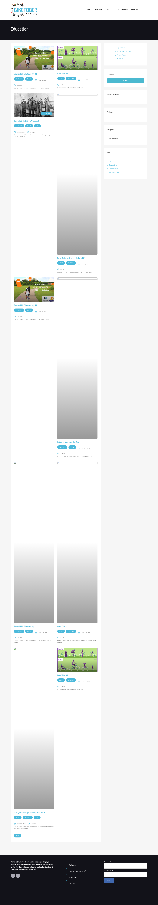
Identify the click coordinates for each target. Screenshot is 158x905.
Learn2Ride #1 (62, 73)
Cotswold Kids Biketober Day (68, 442)
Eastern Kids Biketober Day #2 (25, 305)
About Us (134, 9)
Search (125, 81)
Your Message (108, 870)
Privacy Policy (121, 55)
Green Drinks (62, 626)
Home (89, 9)
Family (29, 79)
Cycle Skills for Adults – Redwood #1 (71, 258)
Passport (98, 9)
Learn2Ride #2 (62, 675)
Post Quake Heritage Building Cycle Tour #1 (30, 812)
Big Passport (121, 48)
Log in (111, 161)
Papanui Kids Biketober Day (24, 626)
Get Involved (122, 9)
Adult (61, 78)
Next (17, 836)
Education (19, 79)
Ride (37, 126)
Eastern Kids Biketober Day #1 (25, 74)
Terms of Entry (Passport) (125, 51)
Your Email (107, 862)
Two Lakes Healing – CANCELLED (26, 121)
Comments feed (114, 169)
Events (109, 9)
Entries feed (113, 165)
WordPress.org (114, 172)
